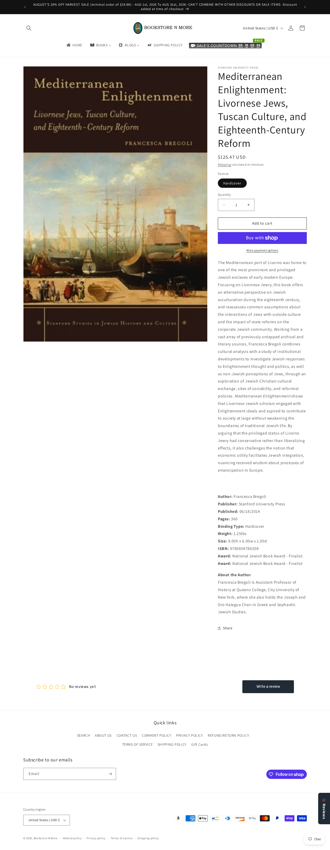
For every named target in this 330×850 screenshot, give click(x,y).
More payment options (262, 250)
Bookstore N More (45, 838)
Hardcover (232, 183)
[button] (29, 28)
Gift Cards (199, 744)
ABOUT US (103, 735)
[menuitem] (74, 45)
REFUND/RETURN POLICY (228, 735)
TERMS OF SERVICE (137, 744)
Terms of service (122, 838)
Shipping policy (148, 838)
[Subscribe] (110, 774)
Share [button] (228, 628)
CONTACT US (127, 735)
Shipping (224, 164)
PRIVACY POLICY (189, 735)
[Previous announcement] (25, 7)
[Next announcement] (305, 7)
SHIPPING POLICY (172, 744)
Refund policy (72, 838)
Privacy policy (96, 838)
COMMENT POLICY (156, 735)
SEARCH (83, 735)
